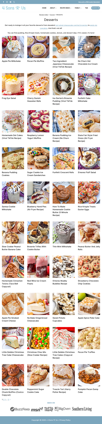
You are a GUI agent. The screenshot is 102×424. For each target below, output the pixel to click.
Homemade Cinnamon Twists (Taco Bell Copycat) (12, 284)
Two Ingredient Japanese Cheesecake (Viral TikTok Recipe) (63, 64)
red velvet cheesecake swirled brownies (72, 25)
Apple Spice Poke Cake (88, 318)
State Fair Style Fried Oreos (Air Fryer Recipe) (88, 138)
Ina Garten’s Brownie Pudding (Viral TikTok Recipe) (63, 101)
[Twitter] (14, 2)
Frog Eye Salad (9, 98)
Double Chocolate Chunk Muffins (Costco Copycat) (13, 392)
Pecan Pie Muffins (35, 61)
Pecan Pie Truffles (86, 352)
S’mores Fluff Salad (87, 172)
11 (8, 400)
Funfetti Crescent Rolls (63, 172)
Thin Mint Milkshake (62, 246)
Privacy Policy (65, 420)
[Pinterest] (10, 2)
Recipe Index (43, 15)
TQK (87, 8)
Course (52, 15)
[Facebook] (3, 2)
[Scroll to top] (98, 417)
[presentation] (13, 47)
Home (44, 8)
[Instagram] (7, 2)
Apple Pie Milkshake (11, 61)
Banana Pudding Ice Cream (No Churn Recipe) (62, 138)
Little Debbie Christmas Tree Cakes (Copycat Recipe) (64, 355)
